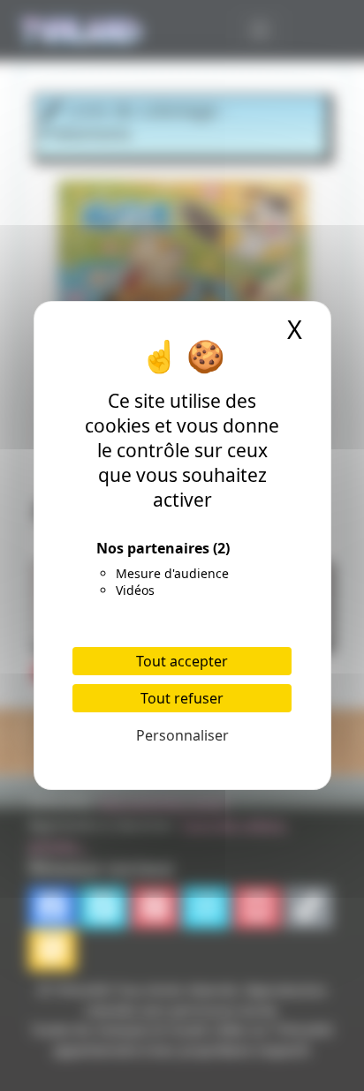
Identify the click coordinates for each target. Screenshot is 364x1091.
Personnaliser (182, 735)
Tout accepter (182, 661)
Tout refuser (182, 698)
